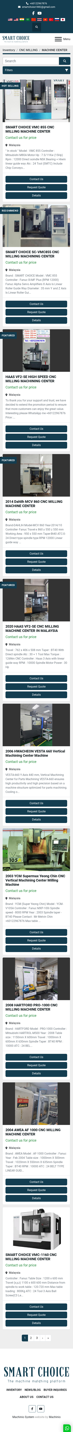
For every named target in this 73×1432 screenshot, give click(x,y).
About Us (26, 1397)
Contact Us (36, 179)
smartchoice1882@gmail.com (38, 6)
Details (36, 195)
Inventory (14, 1390)
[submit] (64, 61)
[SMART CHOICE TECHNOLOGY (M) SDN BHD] (36, 1374)
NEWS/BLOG (33, 1390)
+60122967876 (38, 3)
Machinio (55, 1417)
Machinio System (23, 1417)
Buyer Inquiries (55, 1390)
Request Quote (36, 187)
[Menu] (58, 39)
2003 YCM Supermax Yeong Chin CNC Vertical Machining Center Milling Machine (35, 880)
